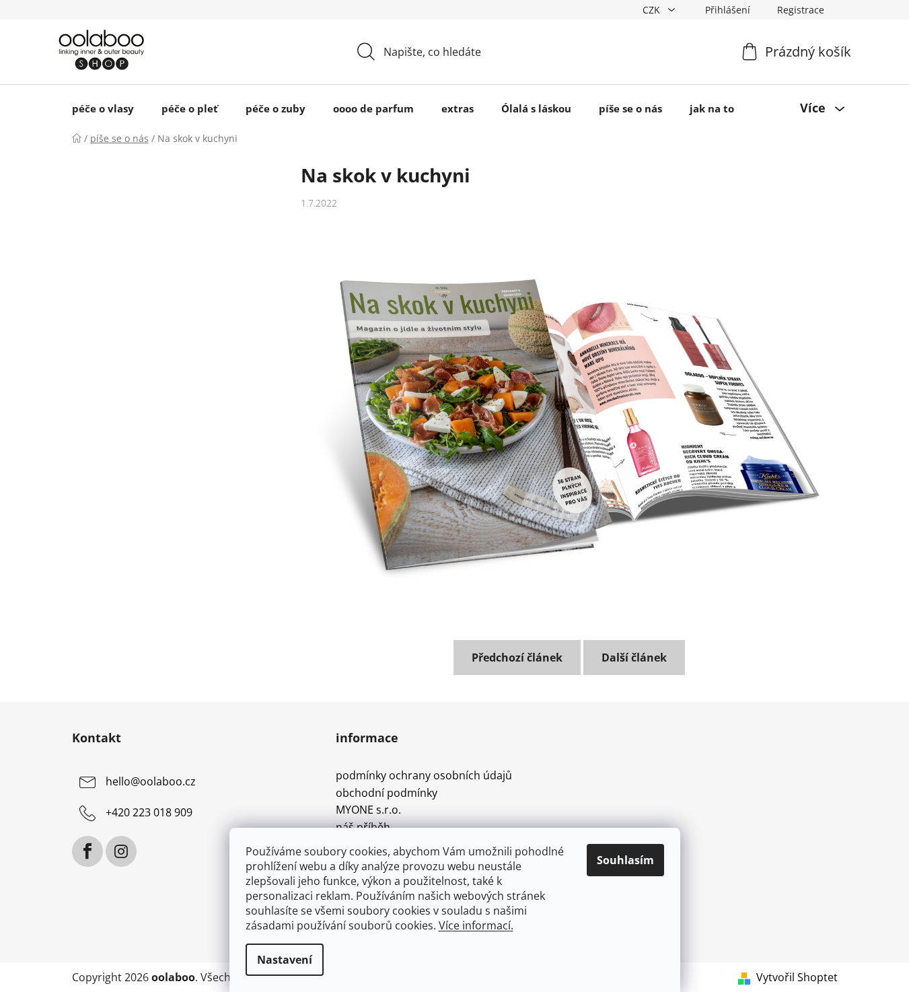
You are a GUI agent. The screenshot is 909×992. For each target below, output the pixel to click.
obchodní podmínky (386, 793)
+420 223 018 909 (149, 812)
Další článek (634, 657)
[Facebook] (87, 851)
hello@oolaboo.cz (151, 781)
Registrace (800, 9)
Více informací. (476, 925)
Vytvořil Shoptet (797, 977)
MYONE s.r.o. (368, 810)
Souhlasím (625, 860)
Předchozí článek (517, 657)
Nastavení (284, 959)
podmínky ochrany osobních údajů (424, 776)
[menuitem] (103, 108)
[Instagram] (121, 851)
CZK (653, 9)
